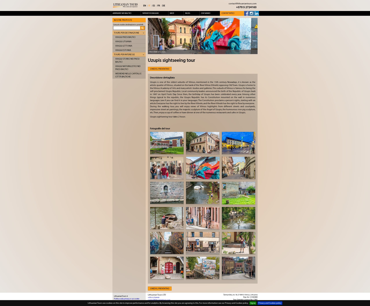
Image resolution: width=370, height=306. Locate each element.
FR (158, 5)
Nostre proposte (123, 20)
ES (154, 5)
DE (163, 5)
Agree (253, 303)
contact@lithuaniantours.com (243, 3)
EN (144, 5)
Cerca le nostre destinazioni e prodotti (128, 24)
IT (149, 5)
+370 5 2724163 (246, 7)
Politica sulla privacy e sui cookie (126, 299)
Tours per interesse (124, 54)
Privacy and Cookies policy (269, 303)
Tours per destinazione (126, 33)
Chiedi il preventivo (159, 69)
